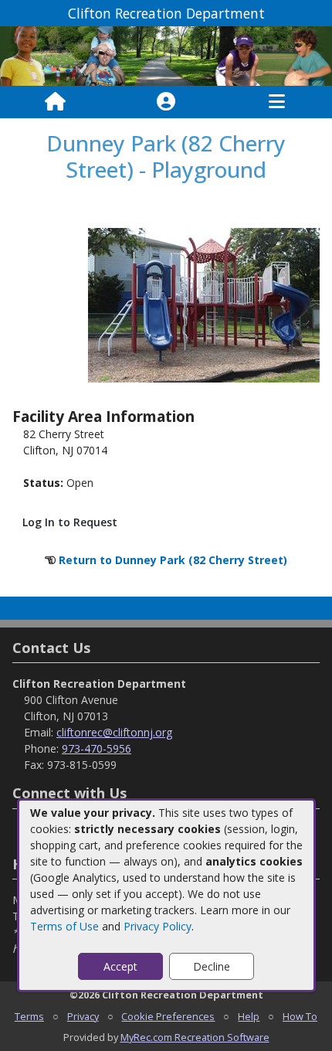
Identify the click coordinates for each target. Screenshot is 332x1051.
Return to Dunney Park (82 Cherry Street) (173, 560)
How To (300, 1016)
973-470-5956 (96, 748)
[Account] (166, 102)
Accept (120, 966)
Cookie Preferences (168, 1016)
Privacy (83, 1016)
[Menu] (277, 102)
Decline (211, 966)
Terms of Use (64, 926)
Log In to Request (69, 522)
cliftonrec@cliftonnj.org (114, 732)
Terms (29, 1016)
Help (248, 1016)
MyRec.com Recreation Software (194, 1037)
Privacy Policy (157, 926)
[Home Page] (55, 102)
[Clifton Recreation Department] (166, 55)
